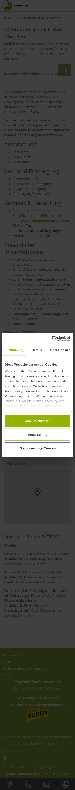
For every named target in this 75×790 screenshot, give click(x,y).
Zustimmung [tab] (14, 350)
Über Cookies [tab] (60, 350)
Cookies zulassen (37, 421)
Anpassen (35, 434)
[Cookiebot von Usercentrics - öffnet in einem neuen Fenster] (53, 338)
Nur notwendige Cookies (38, 448)
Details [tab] (37, 350)
